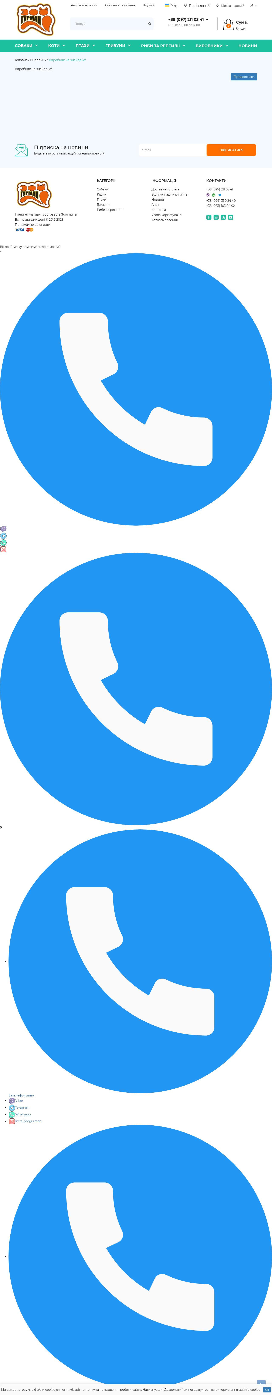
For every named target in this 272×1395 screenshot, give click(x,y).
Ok (267, 1389)
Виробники (209, 46)
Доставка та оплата (120, 5)
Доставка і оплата (165, 189)
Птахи (83, 45)
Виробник (38, 60)
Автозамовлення (84, 5)
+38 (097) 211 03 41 (219, 189)
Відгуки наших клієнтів (169, 194)
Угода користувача (166, 215)
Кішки (101, 194)
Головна (21, 60)
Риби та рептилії (160, 46)
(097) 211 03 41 (186, 19)
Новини (247, 46)
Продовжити (244, 77)
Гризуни (115, 45)
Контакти (159, 210)
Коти (54, 45)
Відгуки (149, 5)
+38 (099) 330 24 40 (221, 201)
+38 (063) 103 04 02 (220, 206)
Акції (155, 205)
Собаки (24, 45)
